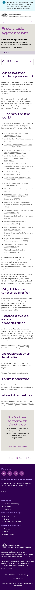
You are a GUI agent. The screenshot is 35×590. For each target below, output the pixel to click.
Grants (6, 519)
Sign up (5, 491)
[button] (3, 21)
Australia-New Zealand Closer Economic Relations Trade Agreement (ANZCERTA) (18, 158)
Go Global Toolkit (17, 6)
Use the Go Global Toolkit (17, 446)
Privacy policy (23, 575)
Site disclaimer (10, 575)
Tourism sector (9, 516)
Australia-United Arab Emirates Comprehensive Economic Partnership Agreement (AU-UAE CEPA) (18, 166)
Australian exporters (10, 53)
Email (19, 458)
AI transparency (17, 578)
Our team (7, 506)
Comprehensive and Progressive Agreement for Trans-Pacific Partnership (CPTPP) (16, 197)
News (6, 532)
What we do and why (11, 504)
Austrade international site (18, 373)
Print (28, 458)
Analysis (7, 529)
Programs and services (12, 522)
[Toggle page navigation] (31, 62)
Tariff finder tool (10, 389)
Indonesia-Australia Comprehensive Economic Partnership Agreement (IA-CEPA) (18, 205)
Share (10, 458)
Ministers (7, 509)
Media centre (9, 534)
